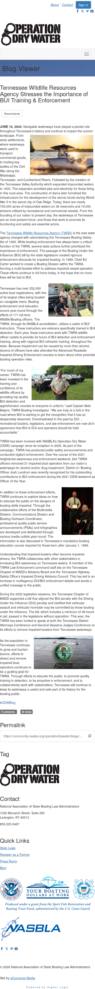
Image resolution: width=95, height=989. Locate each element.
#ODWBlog (7, 702)
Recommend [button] (12, 113)
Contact (67, 4)
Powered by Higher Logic (48, 987)
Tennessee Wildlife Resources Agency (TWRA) (39, 233)
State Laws (7, 848)
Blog (3, 868)
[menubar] (63, 4)
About (55, 4)
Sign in (83, 5)
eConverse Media (22, 978)
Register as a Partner (15, 854)
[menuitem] (56, 4)
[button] (89, 735)
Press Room (8, 861)
